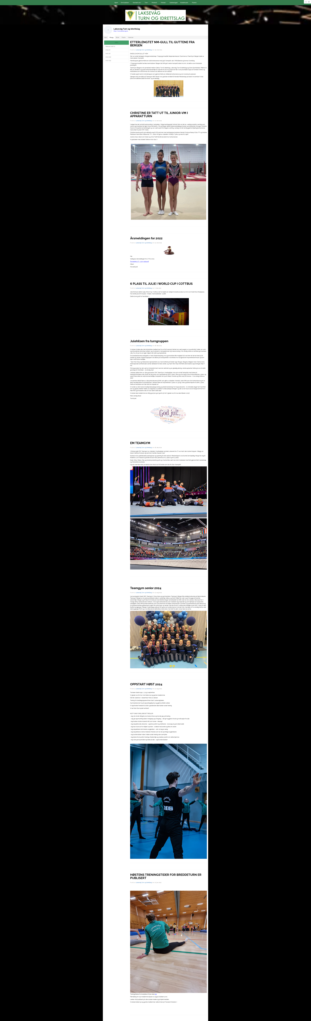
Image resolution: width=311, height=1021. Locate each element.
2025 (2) (107, 50)
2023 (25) (108, 57)
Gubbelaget (174, 2)
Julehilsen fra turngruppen (149, 341)
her (156, 994)
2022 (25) (108, 60)
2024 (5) (107, 53)
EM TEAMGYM (140, 443)
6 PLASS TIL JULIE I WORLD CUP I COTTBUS (161, 283)
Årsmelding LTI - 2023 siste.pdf (139, 261)
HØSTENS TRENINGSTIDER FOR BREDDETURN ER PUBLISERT (165, 876)
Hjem (116, 2)
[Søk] (306, 1)
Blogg (111, 37)
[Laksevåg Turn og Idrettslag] (155, 15)
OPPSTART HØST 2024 (146, 684)
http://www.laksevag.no (121, 31)
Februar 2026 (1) (110, 46)
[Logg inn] (308, 1)
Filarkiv (194, 2)
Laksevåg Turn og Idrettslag (144, 50)
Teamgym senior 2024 (145, 588)
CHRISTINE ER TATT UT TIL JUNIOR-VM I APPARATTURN (159, 114)
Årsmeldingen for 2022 (146, 238)
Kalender (130, 37)
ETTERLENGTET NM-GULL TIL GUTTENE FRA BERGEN (162, 43)
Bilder (117, 37)
